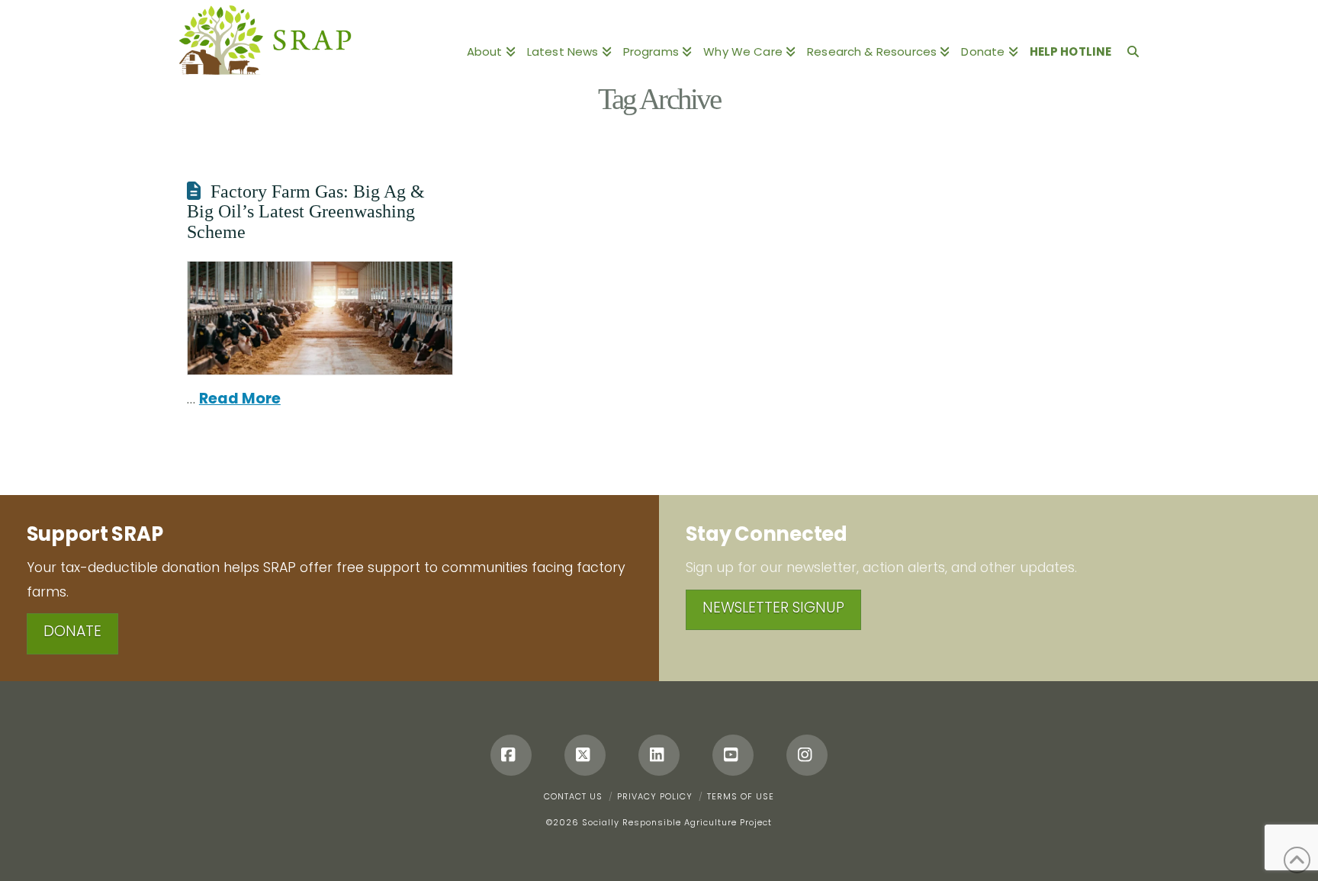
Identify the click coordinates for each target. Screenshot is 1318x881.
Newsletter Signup (773, 607)
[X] (585, 755)
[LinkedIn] (659, 755)
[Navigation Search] (1130, 42)
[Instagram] (807, 755)
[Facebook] (511, 755)
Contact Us (573, 796)
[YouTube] (733, 755)
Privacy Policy (655, 796)
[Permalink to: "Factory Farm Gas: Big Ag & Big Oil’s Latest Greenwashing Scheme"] (320, 318)
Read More (240, 398)
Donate (72, 631)
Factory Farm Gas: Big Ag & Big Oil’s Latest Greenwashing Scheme (306, 212)
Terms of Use (740, 796)
